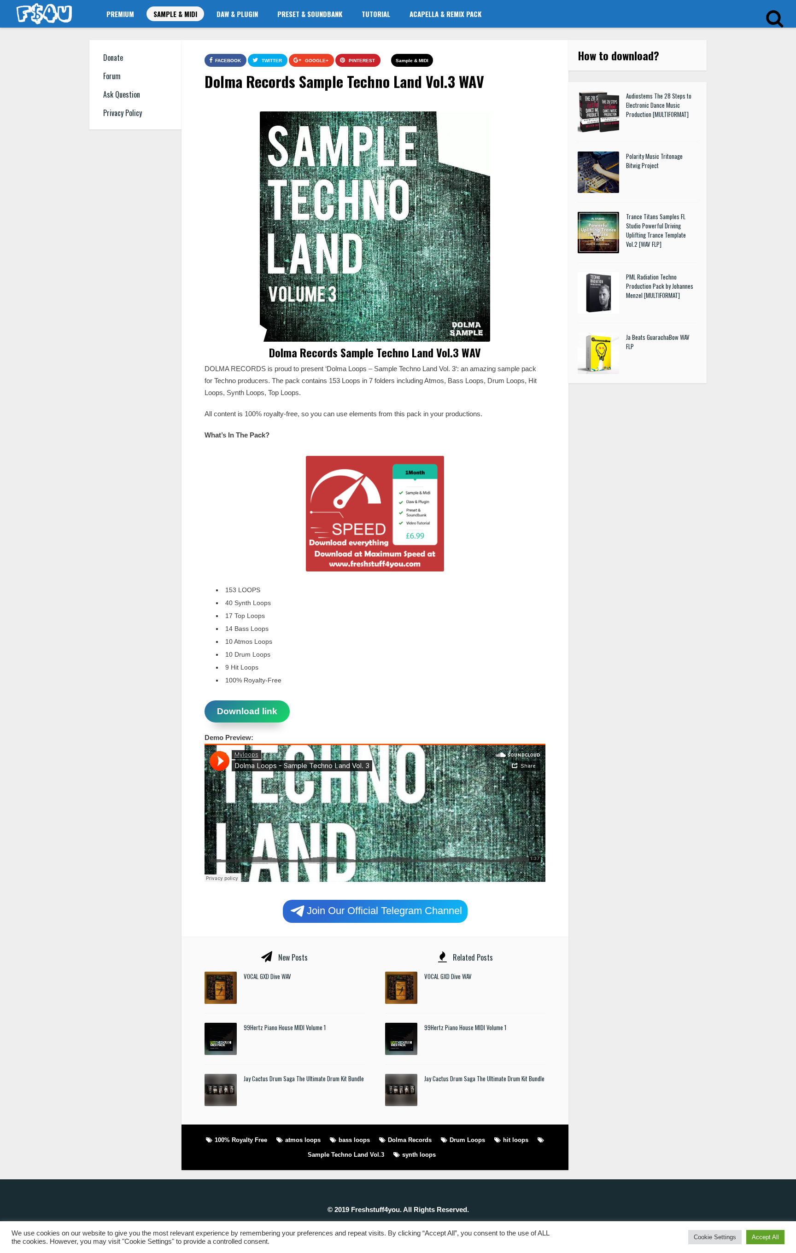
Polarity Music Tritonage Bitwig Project (654, 161)
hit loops (515, 1139)
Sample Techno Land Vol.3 (346, 1154)
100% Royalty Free (241, 1139)
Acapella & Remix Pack (445, 14)
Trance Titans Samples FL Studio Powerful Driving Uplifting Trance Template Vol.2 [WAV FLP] (656, 230)
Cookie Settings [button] (715, 1237)
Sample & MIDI (175, 14)
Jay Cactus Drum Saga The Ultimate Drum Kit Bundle (304, 1078)
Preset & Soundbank (309, 14)
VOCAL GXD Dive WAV (267, 976)
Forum (112, 76)
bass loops (354, 1139)
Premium (120, 14)
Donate (113, 57)
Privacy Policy (122, 112)
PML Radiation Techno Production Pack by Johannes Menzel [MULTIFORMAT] (659, 286)
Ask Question (121, 94)
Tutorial (376, 14)
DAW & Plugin (237, 14)
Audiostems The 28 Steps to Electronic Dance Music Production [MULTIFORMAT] (658, 105)
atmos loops (303, 1139)
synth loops (419, 1154)
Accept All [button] (765, 1237)
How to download (616, 55)
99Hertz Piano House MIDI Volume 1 (285, 1027)
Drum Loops (467, 1139)
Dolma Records (410, 1139)
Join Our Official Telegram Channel (384, 910)
